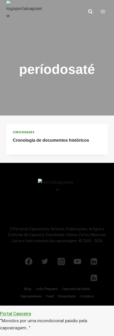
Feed (50, 296)
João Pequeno (47, 289)
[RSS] (93, 277)
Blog (27, 289)
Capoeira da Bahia (76, 289)
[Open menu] (103, 11)
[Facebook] (28, 261)
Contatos (87, 296)
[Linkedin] (93, 261)
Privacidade (67, 296)
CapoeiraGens (31, 296)
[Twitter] (44, 261)
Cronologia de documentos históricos (51, 140)
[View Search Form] (90, 11)
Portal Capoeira (15, 313)
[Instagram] (61, 261)
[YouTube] (77, 261)
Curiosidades (23, 132)
